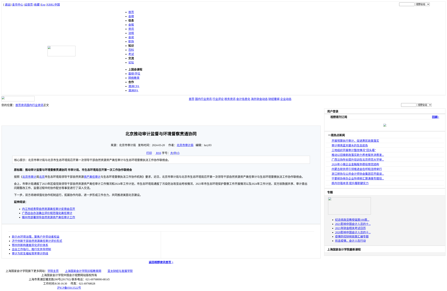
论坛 (131, 62)
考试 (131, 54)
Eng (43, 4)
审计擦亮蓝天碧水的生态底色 (350, 145)
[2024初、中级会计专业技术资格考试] (349, 213)
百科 (131, 49)
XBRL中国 (53, 4)
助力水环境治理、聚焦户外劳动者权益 (35, 236)
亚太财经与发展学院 (120, 271)
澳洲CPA (133, 86)
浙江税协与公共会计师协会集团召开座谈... (358, 173)
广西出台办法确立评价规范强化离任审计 (47, 213)
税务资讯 (230, 99)
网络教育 (134, 77)
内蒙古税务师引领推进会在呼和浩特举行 (357, 169)
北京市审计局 (185, 145)
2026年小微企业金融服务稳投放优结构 (355, 164)
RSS (158, 153)
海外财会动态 (259, 99)
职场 (131, 41)
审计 (33, 176)
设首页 (28, 4)
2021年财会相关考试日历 (350, 228)
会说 (131, 37)
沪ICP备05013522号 (69, 287)
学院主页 (53, 271)
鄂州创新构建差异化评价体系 (30, 245)
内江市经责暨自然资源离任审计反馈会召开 (48, 208)
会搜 (131, 16)
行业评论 (218, 99)
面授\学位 (134, 73)
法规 (131, 33)
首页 (131, 12)
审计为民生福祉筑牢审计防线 (30, 253)
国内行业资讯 (203, 99)
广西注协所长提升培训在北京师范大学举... (358, 159)
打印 (149, 153)
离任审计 (95, 176)
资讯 (131, 28)
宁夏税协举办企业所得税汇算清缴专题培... (358, 178)
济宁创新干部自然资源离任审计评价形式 (37, 240)
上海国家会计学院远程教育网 (83, 271)
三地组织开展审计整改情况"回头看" (354, 150)
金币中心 (17, 4)
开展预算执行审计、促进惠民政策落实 (355, 140)
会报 (131, 24)
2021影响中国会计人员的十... (353, 223)
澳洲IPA (133, 90)
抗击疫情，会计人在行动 (350, 240)
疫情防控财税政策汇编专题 (352, 236)
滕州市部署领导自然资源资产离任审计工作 (48, 217)
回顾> (435, 117)
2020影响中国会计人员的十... (353, 232)
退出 (7, 4)
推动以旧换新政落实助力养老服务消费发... (358, 154)
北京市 (26, 176)
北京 (42, 176)
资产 (86, 176)
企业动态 (285, 99)
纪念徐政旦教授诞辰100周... (352, 219)
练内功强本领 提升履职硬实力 (350, 183)
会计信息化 (243, 99)
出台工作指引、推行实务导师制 (31, 249)
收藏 (37, 4)
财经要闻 (274, 99)
